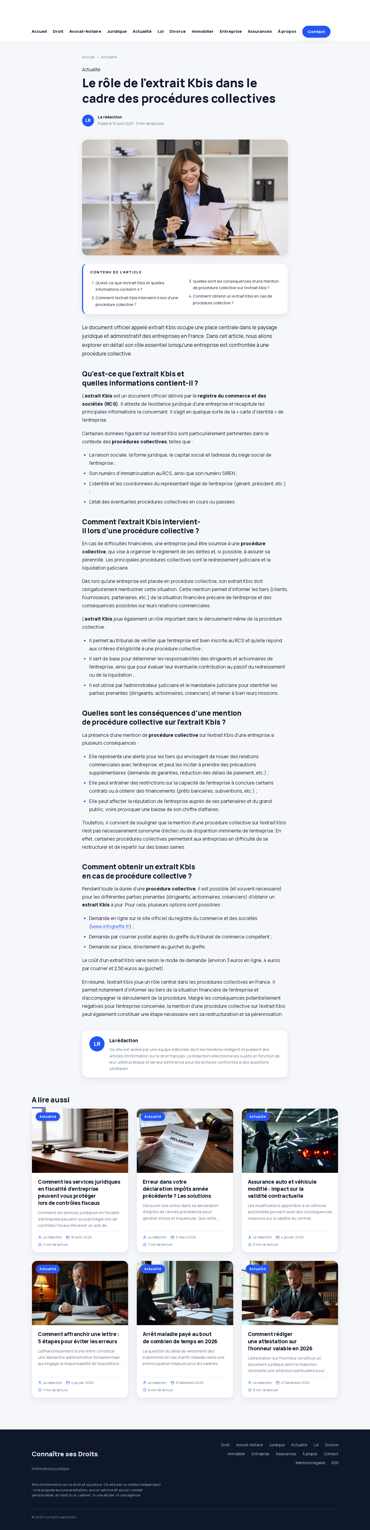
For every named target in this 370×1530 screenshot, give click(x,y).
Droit (58, 31)
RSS (335, 1462)
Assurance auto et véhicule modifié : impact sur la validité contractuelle (282, 1188)
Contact (316, 31)
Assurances (260, 31)
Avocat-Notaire (85, 31)
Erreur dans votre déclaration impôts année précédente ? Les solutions (177, 1188)
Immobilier (203, 31)
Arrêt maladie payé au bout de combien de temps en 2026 (180, 1338)
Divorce (178, 31)
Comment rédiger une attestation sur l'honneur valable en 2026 (280, 1341)
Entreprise (231, 31)
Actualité (142, 31)
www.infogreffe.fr (110, 926)
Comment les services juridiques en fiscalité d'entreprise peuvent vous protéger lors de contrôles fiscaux (79, 1192)
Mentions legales (310, 1462)
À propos (287, 31)
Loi (161, 31)
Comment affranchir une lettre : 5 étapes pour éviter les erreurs (78, 1338)
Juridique (117, 31)
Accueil (39, 31)
